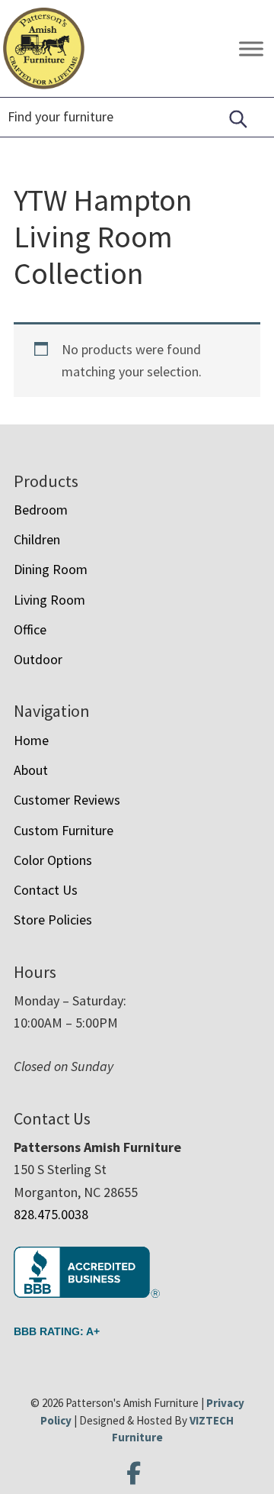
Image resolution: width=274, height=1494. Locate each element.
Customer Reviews (67, 799)
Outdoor (38, 659)
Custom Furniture (63, 830)
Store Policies (53, 919)
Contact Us (46, 890)
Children (37, 539)
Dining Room (51, 569)
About (31, 770)
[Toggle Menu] (251, 48)
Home (31, 740)
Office (30, 629)
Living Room (49, 599)
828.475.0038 (51, 1214)
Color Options (53, 860)
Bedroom (41, 509)
